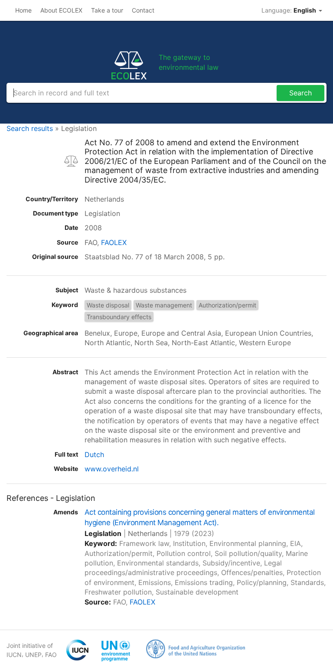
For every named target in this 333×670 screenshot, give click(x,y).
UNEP (33, 654)
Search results (30, 128)
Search (300, 92)
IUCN (14, 654)
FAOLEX (114, 242)
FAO (51, 654)
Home (23, 10)
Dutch (94, 454)
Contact (143, 10)
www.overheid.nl (112, 468)
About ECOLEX (61, 10)
